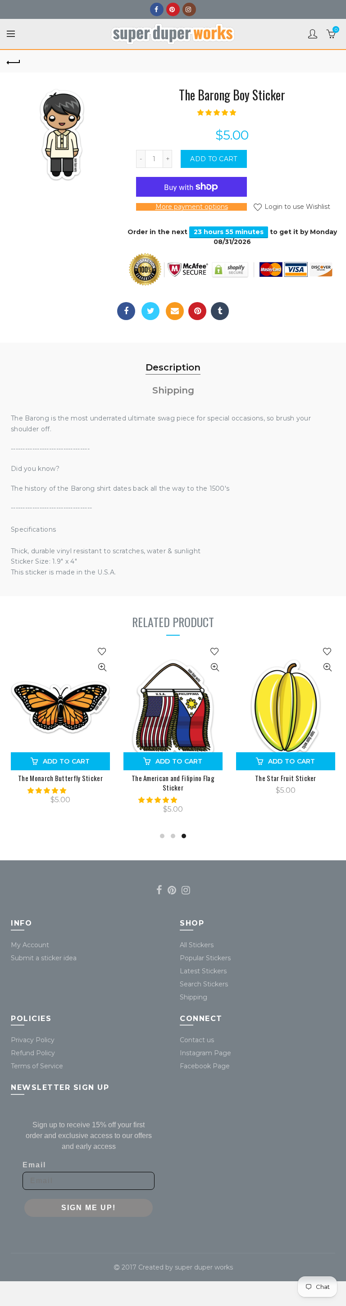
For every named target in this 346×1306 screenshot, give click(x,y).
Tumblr (220, 311)
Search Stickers (204, 984)
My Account (30, 945)
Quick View (102, 667)
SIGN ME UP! (88, 1207)
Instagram (189, 9)
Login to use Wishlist (296, 207)
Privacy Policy (33, 1040)
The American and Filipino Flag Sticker (173, 782)
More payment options (191, 207)
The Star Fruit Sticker (285, 778)
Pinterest (173, 9)
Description (173, 367)
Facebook (157, 9)
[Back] (13, 61)
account (312, 34)
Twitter (150, 311)
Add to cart (213, 159)
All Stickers (197, 945)
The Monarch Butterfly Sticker (60, 778)
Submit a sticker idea (44, 958)
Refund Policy (33, 1053)
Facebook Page (205, 1066)
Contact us (197, 1040)
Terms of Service (37, 1066)
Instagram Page (205, 1053)
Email (175, 311)
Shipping (173, 390)
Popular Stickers (205, 958)
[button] (217, 112)
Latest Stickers (203, 971)
